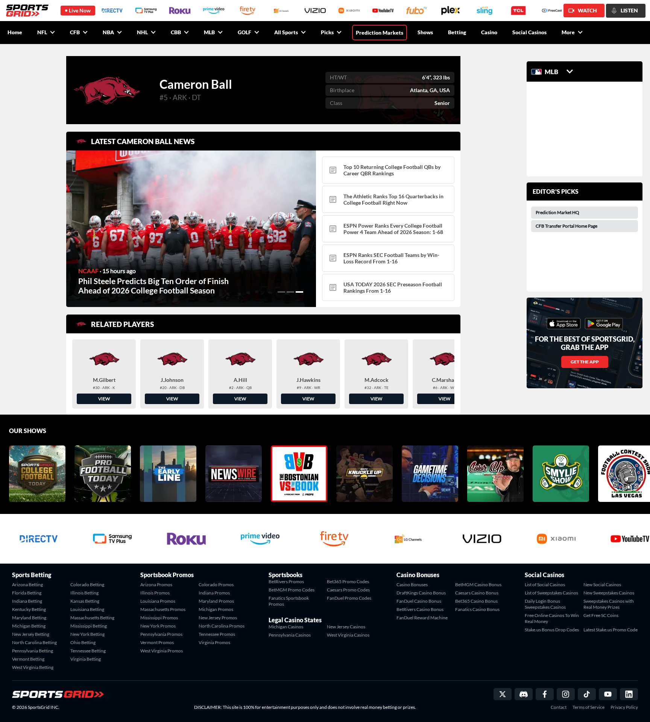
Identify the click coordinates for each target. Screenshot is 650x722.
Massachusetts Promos (162, 609)
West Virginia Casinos (348, 635)
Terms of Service (588, 707)
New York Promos (158, 626)
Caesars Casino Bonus (476, 593)
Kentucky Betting (29, 609)
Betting (457, 32)
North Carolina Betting (34, 642)
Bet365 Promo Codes (348, 581)
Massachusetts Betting (92, 617)
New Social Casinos (602, 584)
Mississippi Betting (88, 626)
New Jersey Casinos (346, 626)
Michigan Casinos (286, 626)
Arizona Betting (27, 584)
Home (15, 32)
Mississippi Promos (159, 617)
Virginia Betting (85, 659)
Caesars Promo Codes (348, 590)
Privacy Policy (624, 707)
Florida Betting (26, 593)
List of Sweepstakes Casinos (551, 593)
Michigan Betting (29, 626)
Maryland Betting (29, 617)
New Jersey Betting (30, 634)
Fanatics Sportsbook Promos (289, 601)
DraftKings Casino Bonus (421, 593)
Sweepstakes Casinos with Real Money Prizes (608, 604)
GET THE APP (585, 362)
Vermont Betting (28, 659)
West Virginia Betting (32, 667)
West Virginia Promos (161, 651)
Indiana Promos (214, 593)
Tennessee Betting (88, 651)
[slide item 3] (299, 292)
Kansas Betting (84, 601)
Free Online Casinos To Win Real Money (552, 618)
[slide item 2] (290, 292)
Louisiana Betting (87, 609)
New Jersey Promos (218, 617)
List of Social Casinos (545, 584)
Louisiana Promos (157, 601)
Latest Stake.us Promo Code (610, 629)
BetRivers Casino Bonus (419, 609)
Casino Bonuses (412, 584)
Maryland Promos (216, 601)
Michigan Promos (216, 609)
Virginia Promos (214, 642)
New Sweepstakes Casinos (608, 593)
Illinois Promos (155, 593)
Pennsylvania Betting (32, 651)
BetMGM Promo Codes (291, 590)
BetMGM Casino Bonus (478, 584)
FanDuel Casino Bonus (418, 601)
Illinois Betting (84, 593)
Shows (425, 32)
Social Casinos (529, 32)
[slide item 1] (281, 292)
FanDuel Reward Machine (422, 617)
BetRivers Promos (286, 581)
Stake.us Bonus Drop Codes (552, 629)
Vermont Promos (157, 642)
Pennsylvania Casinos (290, 635)
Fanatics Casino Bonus (477, 609)
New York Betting (87, 634)
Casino (489, 32)
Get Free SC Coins (600, 615)
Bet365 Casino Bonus (476, 601)
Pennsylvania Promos (161, 634)
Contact (558, 707)
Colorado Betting (87, 584)
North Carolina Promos (222, 626)
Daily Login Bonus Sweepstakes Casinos (545, 604)
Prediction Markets (379, 32)
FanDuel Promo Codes (349, 598)
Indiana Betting (27, 601)
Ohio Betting (83, 642)
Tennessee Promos (217, 634)
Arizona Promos (156, 584)
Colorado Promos (216, 584)
